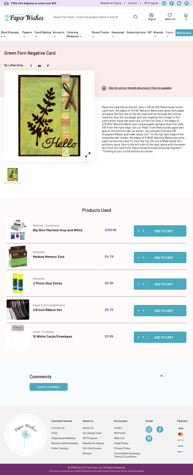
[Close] (162, 177)
